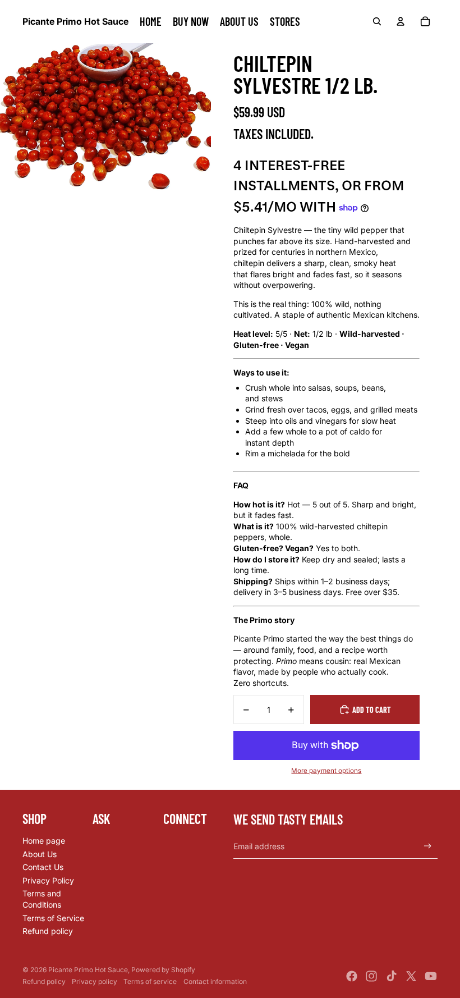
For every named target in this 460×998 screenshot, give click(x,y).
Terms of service (150, 981)
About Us (39, 854)
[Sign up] (428, 846)
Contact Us (42, 867)
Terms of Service (53, 918)
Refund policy (47, 931)
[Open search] (377, 21)
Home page (43, 840)
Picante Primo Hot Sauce (88, 969)
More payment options (326, 771)
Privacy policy (94, 981)
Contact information (215, 981)
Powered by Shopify (163, 969)
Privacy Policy (48, 880)
